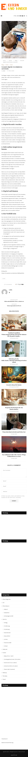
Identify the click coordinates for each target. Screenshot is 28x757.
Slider (3, 278)
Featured (5, 649)
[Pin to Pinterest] (21, 284)
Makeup (5, 672)
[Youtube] (20, 16)
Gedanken (6, 612)
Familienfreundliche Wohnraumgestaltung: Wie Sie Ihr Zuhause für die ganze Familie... (14, 334)
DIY (3, 602)
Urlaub (6, 646)
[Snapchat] (24, 16)
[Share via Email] (22, 284)
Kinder (4, 652)
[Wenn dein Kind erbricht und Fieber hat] (14, 421)
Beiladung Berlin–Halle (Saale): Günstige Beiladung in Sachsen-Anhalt (14, 360)
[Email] (22, 16)
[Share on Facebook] (18, 284)
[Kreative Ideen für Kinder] (14, 374)
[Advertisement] (12, 526)
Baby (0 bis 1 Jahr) (8, 656)
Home (4, 60)
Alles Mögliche (6, 599)
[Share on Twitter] (19, 284)
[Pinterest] (19, 16)
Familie (10, 60)
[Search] (26, 16)
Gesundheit (7, 636)
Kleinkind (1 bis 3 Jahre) (10, 662)
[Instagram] (17, 16)
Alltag (16, 60)
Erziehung (6, 629)
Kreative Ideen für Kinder (14, 385)
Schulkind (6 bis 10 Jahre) (11, 666)
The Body (5, 676)
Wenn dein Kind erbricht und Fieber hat (14, 432)
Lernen (6, 639)
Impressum (4, 738)
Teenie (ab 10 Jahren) (9, 669)
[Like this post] (16, 284)
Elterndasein (6, 606)
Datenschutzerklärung (7, 742)
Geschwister (7, 632)
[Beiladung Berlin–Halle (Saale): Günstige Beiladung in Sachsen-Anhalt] (14, 348)
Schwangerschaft (8, 616)
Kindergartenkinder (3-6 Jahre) (12, 659)
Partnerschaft (7, 642)
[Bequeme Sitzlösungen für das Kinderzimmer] (14, 397)
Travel (4, 679)
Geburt (6, 609)
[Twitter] (15, 16)
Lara (4, 70)
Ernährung (7, 626)
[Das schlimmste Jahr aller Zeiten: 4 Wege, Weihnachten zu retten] (14, 444)
